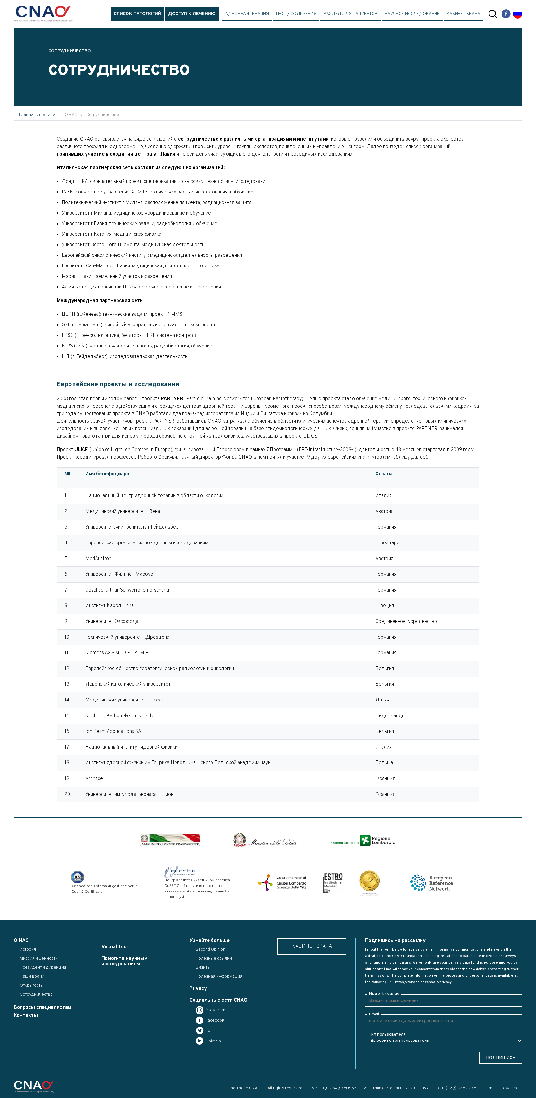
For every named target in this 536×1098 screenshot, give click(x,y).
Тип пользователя (387, 1034)
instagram (215, 1010)
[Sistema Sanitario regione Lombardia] (363, 840)
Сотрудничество (36, 994)
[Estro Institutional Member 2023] (333, 883)
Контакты (26, 1016)
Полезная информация (219, 976)
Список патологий (137, 13)
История (28, 949)
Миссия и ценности (39, 958)
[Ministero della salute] (265, 840)
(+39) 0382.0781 (462, 1088)
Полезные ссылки (214, 958)
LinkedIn (213, 1041)
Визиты (203, 967)
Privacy (198, 989)
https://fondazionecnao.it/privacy (423, 982)
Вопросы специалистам (42, 1008)
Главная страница (37, 114)
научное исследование (412, 13)
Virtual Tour (114, 947)
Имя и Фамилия (384, 994)
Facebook (214, 1020)
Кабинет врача (463, 13)
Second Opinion (210, 949)
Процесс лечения (296, 13)
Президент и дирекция (43, 967)
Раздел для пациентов (350, 13)
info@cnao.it (510, 1088)
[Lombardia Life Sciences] (282, 883)
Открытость (31, 985)
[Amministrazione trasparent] (170, 840)
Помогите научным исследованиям (124, 961)
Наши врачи (32, 976)
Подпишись (501, 1057)
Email (374, 1014)
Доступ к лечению (192, 13)
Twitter (212, 1030)
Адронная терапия (247, 13)
